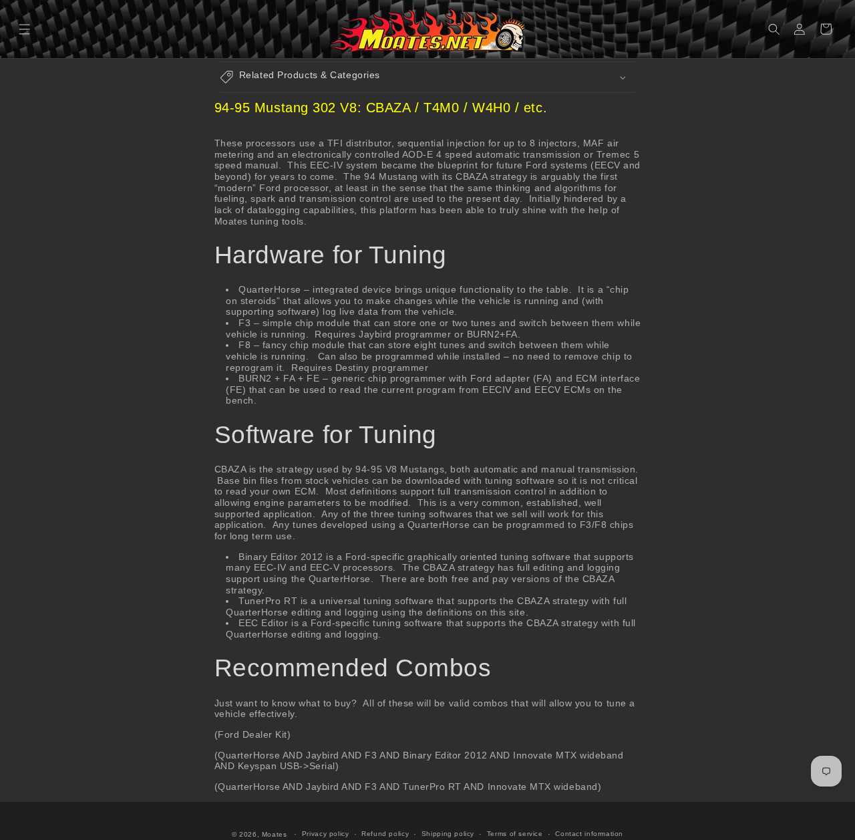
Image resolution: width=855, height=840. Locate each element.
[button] (25, 29)
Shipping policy (447, 833)
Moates (274, 834)
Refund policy (385, 833)
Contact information (589, 833)
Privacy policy (325, 833)
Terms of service (515, 833)
